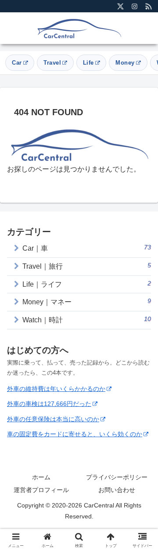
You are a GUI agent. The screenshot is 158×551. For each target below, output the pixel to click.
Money (125, 62)
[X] (120, 6)
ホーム (41, 477)
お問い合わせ (116, 489)
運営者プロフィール (41, 489)
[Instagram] (134, 6)
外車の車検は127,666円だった (49, 403)
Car (17, 62)
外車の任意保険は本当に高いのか (53, 419)
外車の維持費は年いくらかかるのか (56, 388)
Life (88, 62)
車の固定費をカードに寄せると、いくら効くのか (74, 434)
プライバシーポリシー (116, 477)
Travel (52, 62)
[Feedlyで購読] (148, 6)
